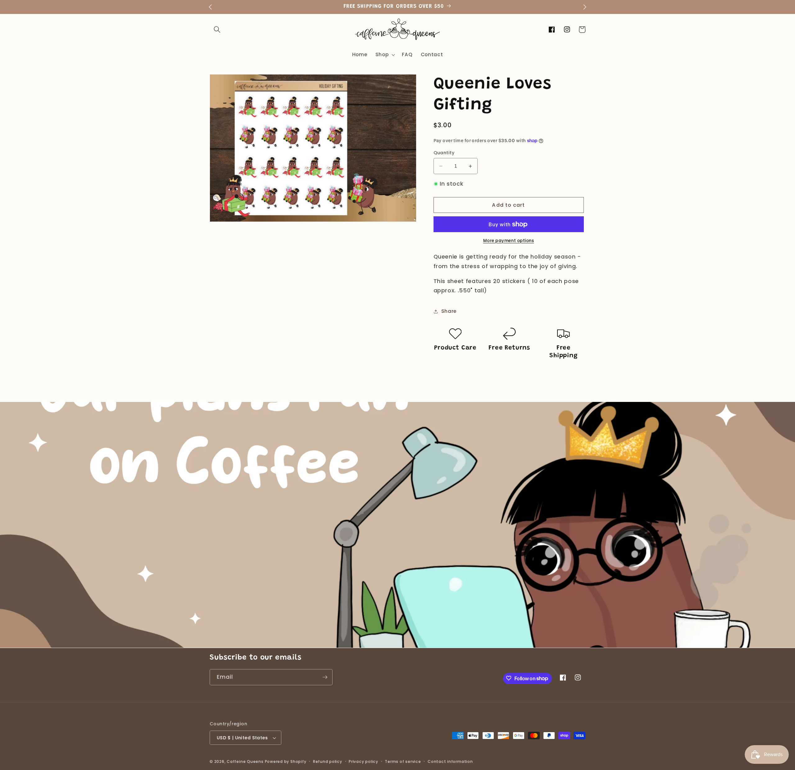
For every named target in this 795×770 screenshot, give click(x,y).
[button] (217, 29)
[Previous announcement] (210, 7)
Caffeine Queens (245, 761)
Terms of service (403, 761)
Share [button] (449, 311)
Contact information (450, 761)
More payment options (508, 241)
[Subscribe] (324, 677)
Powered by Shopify (286, 761)
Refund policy (327, 761)
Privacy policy (363, 761)
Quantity (444, 153)
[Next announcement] (585, 7)
